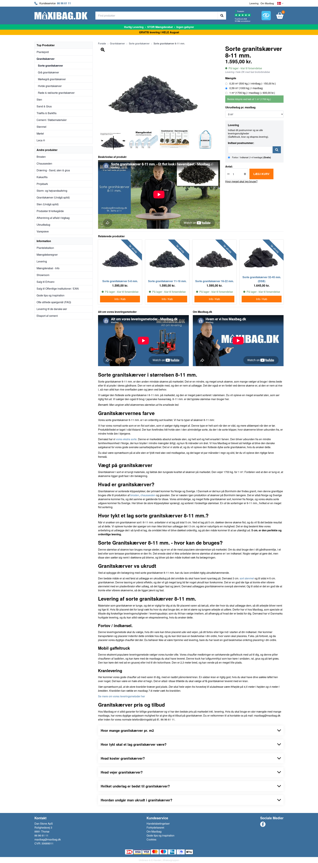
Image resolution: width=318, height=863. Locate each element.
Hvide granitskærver (50, 86)
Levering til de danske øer (52, 309)
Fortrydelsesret (155, 827)
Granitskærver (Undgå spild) (53, 197)
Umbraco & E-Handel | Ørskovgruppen (159, 860)
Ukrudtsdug (43, 224)
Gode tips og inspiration (50, 295)
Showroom (43, 275)
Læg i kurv (261, 174)
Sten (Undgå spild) (48, 204)
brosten (134, 495)
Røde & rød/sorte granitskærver (56, 93)
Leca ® (41, 140)
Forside (102, 43)
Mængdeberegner (47, 254)
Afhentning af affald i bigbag (53, 218)
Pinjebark (42, 184)
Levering (254, 3)
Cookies (151, 839)
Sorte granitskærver (50, 65)
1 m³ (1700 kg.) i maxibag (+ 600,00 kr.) (252, 93)
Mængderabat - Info (48, 268)
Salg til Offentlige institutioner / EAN (58, 288)
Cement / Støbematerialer (52, 120)
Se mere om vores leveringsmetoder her (121, 696)
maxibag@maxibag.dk (47, 839)
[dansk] (280, 3)
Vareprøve (43, 231)
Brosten (41, 157)
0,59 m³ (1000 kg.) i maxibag (246, 88)
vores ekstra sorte (126, 439)
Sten (39, 99)
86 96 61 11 (64, 3)
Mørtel (40, 133)
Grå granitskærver (48, 72)
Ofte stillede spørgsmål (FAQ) (54, 302)
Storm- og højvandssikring (52, 191)
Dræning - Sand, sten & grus (53, 170)
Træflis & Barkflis (46, 113)
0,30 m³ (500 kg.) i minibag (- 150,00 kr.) (252, 83)
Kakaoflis (42, 177)
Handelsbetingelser (158, 823)
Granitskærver (45, 59)
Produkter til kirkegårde (50, 211)
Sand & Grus (44, 106)
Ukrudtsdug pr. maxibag (240, 107)
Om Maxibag (267, 3)
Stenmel (41, 127)
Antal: (229, 166)
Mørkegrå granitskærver (52, 79)
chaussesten (147, 495)
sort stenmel (247, 578)
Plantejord (43, 52)
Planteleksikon (45, 248)
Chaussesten (44, 163)
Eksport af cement (47, 316)
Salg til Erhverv (45, 282)
